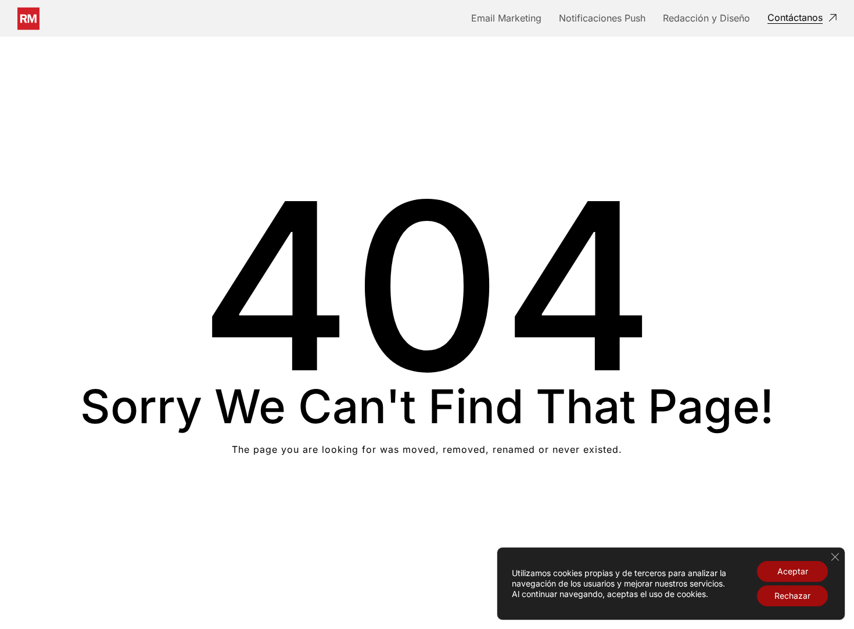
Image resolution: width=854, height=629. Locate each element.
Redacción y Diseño (706, 18)
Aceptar (792, 571)
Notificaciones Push (602, 18)
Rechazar (792, 596)
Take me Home (427, 496)
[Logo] (28, 18)
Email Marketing (506, 18)
